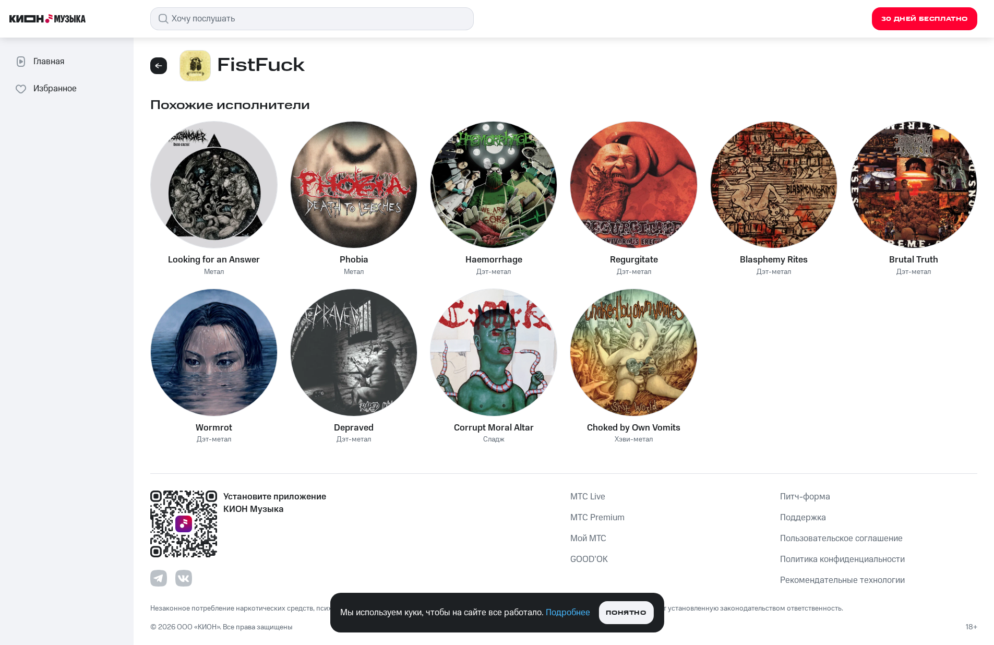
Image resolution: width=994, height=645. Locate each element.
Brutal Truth (913, 260)
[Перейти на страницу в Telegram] (158, 578)
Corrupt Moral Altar (494, 428)
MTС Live (587, 497)
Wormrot (214, 428)
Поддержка (803, 517)
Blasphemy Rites (774, 260)
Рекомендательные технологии (842, 580)
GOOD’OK (589, 559)
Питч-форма (805, 497)
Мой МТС (588, 538)
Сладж (494, 439)
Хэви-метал (634, 439)
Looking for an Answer (214, 260)
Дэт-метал (493, 272)
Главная (48, 61)
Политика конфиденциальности (842, 559)
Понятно (626, 612)
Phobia (354, 260)
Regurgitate (634, 260)
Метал (214, 272)
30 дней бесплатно (924, 19)
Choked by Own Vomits (633, 428)
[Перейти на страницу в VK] (183, 578)
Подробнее (568, 612)
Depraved (354, 428)
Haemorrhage (493, 260)
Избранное (55, 88)
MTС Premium (597, 517)
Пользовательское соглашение (841, 538)
